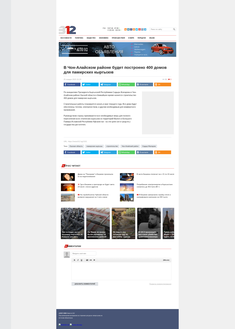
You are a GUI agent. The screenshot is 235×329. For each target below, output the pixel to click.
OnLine (152, 38)
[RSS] (125, 29)
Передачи (142, 38)
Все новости (66, 38)
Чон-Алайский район (130, 146)
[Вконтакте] (128, 29)
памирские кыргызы (94, 146)
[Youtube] (139, 29)
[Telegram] (145, 29)
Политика (79, 38)
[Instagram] (142, 29)
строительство (112, 146)
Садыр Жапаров (149, 146)
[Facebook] (131, 29)
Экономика (103, 38)
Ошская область (76, 146)
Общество (91, 38)
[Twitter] (137, 29)
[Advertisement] (117, 8)
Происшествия (118, 38)
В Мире (131, 38)
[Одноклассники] (134, 29)
